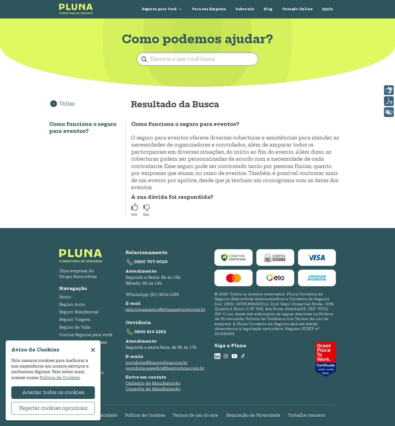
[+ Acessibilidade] (389, 112)
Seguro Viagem (74, 319)
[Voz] (389, 101)
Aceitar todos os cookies (53, 392)
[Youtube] (234, 356)
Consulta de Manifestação (153, 389)
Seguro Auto (72, 304)
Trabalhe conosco (306, 415)
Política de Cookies (145, 415)
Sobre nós (245, 9)
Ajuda (327, 9)
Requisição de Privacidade (253, 415)
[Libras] (389, 90)
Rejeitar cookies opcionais (53, 408)
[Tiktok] (243, 356)
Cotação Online (297, 9)
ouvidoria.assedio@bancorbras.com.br (164, 368)
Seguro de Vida (74, 327)
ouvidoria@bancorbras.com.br (156, 362)
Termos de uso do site (195, 415)
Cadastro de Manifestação (153, 383)
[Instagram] (226, 356)
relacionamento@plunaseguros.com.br (165, 309)
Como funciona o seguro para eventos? (82, 127)
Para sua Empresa (209, 9)
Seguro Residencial (79, 312)
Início (65, 297)
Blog (268, 9)
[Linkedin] (217, 356)
